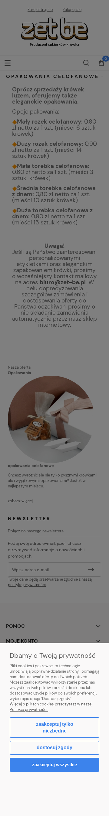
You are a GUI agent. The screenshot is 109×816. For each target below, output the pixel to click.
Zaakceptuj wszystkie (54, 764)
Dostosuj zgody (54, 747)
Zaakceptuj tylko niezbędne (54, 727)
